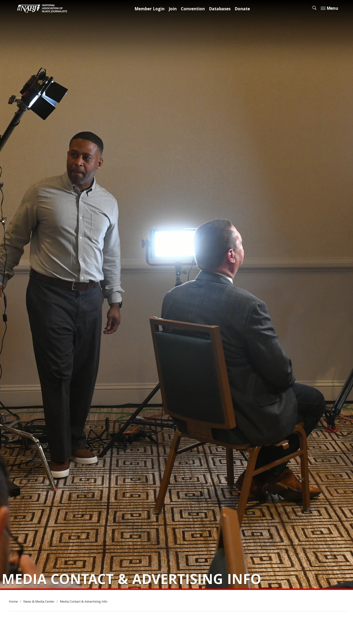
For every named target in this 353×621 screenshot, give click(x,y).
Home (13, 602)
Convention (193, 9)
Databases (220, 9)
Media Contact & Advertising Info (83, 602)
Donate (242, 9)
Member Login (150, 9)
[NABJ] (44, 9)
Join (173, 9)
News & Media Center (38, 602)
